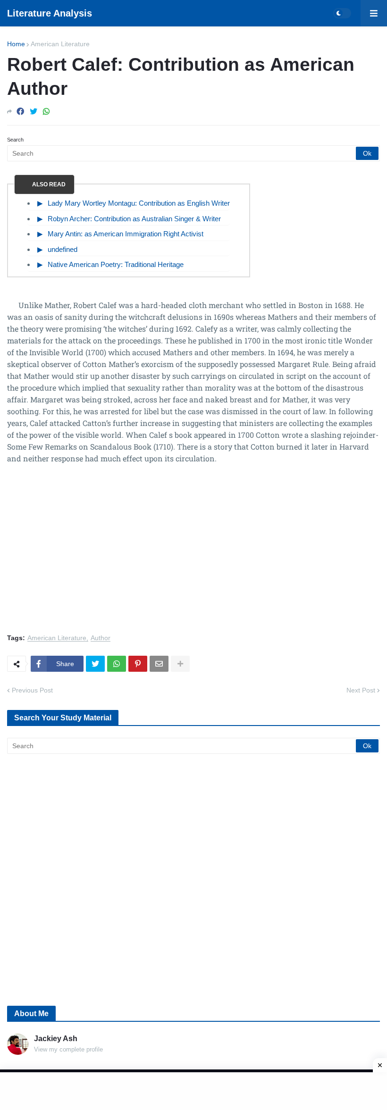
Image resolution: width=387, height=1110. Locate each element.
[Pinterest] (137, 664)
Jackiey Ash (55, 1039)
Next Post (360, 690)
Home (16, 44)
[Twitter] (33, 112)
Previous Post (32, 690)
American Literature (60, 44)
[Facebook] (20, 112)
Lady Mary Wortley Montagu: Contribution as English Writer (139, 203)
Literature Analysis (49, 13)
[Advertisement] (193, 554)
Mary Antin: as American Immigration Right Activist (125, 234)
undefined (62, 249)
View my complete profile (68, 1049)
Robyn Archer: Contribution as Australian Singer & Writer (134, 219)
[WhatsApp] (46, 112)
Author (100, 638)
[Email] (159, 664)
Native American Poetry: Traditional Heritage (116, 264)
